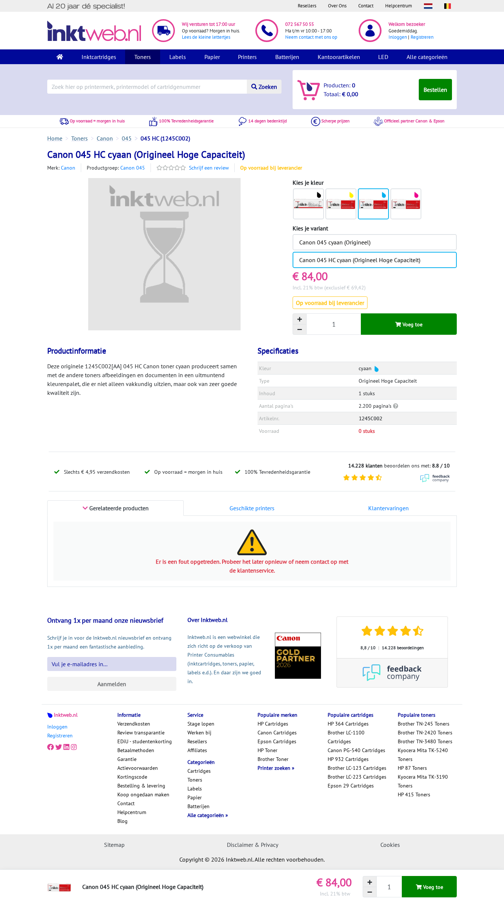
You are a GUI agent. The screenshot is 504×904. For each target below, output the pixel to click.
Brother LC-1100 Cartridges (346, 737)
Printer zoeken (275, 768)
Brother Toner (273, 759)
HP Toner (267, 750)
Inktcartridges (99, 56)
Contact (365, 6)
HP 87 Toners (412, 768)
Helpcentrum (398, 6)
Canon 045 (132, 167)
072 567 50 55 (299, 24)
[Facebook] (50, 747)
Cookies (390, 844)
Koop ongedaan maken (143, 794)
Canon (68, 167)
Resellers (307, 6)
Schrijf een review (209, 167)
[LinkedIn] (66, 747)
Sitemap (114, 844)
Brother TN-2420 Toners (425, 732)
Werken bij (199, 732)
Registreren (422, 37)
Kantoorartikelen (339, 56)
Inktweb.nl (65, 715)
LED (383, 56)
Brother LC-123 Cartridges (357, 768)
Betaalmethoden (135, 750)
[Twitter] (58, 747)
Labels (177, 56)
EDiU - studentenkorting (144, 741)
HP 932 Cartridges (348, 759)
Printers (247, 56)
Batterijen (287, 56)
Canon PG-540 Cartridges (356, 750)
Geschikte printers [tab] (252, 508)
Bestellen (435, 89)
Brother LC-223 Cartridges (357, 776)
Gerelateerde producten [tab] (118, 508)
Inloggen (398, 37)
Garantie (127, 759)
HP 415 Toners (414, 794)
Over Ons (337, 6)
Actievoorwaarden (137, 768)
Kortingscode (132, 776)
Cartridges (199, 771)
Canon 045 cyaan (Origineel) (334, 242)
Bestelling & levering (141, 785)
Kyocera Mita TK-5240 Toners (423, 754)
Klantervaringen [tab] (388, 508)
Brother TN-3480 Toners (425, 741)
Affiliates (197, 750)
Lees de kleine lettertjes (206, 37)
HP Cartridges (273, 723)
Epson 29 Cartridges (351, 785)
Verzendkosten (133, 723)
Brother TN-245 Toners (423, 723)
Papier (212, 56)
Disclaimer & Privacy (252, 844)
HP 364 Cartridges (348, 723)
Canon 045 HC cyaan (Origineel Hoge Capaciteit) (359, 260)
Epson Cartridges (277, 741)
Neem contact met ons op (311, 37)
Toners (142, 56)
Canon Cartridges (277, 732)
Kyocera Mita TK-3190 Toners (423, 781)
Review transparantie (141, 732)
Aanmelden (111, 684)
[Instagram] (74, 747)
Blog (122, 821)
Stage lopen (200, 723)
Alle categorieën (427, 56)
